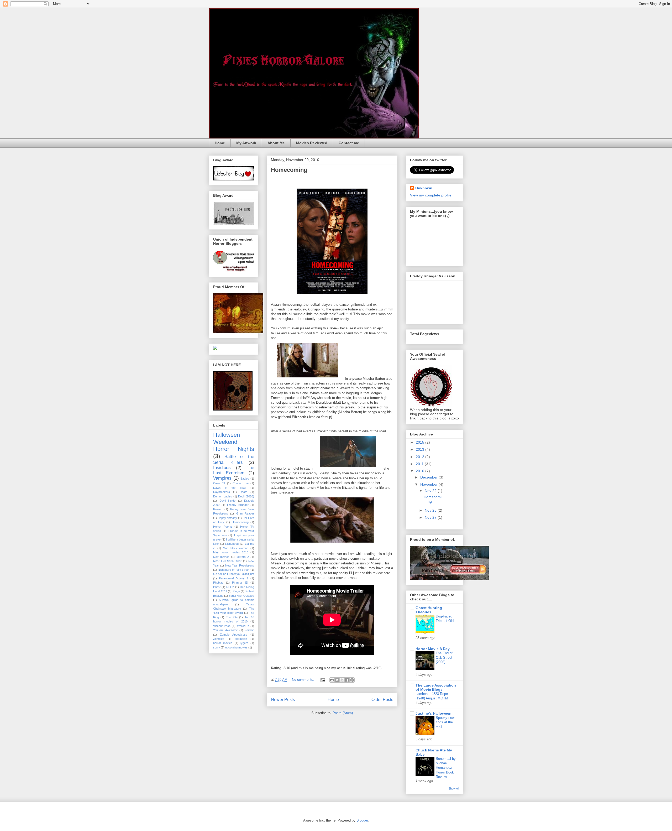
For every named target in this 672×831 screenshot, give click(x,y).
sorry (216, 647)
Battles (244, 478)
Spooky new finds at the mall (445, 722)
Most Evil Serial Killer (227, 561)
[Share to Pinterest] (352, 680)
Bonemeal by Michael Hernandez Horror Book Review (446, 768)
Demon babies (222, 496)
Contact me (349, 143)
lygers (244, 643)
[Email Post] (322, 680)
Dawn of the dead (229, 487)
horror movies (222, 643)
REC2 (230, 587)
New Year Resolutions (239, 565)
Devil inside (227, 500)
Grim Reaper (245, 513)
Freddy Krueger (238, 504)
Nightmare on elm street (233, 569)
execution (241, 638)
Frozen (217, 509)
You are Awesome (225, 630)
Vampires (222, 478)
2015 (420, 442)
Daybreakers (221, 492)
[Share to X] (342, 680)
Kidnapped (232, 543)
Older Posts (382, 699)
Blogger (362, 820)
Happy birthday (227, 518)
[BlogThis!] (337, 680)
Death (243, 492)
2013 (420, 449)
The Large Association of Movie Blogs (436, 687)
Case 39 (219, 483)
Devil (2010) (246, 496)
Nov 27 (431, 517)
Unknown (423, 188)
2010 (420, 471)
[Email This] (332, 680)
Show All (453, 788)
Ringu (236, 591)
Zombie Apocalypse (233, 634)
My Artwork (246, 143)
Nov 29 (431, 491)
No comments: (303, 680)
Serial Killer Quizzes (241, 595)
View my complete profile (431, 195)
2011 (420, 464)
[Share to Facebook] (347, 680)
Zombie (249, 630)
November (429, 484)
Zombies (218, 638)
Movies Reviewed (311, 143)
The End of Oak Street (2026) (444, 657)
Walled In (243, 625)
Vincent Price (221, 625)
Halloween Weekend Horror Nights (233, 442)
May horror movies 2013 (230, 552)
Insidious (222, 467)
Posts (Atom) (343, 713)
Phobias (218, 582)
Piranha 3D (240, 582)
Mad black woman (235, 548)
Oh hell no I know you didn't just (233, 573)
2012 (420, 457)
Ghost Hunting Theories (429, 610)
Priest (216, 587)
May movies (221, 556)
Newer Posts (283, 699)
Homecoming (289, 170)
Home (220, 143)
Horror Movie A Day (433, 649)
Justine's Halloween (434, 713)
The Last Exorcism (233, 470)
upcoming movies (236, 647)
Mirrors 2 (243, 556)
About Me (276, 143)
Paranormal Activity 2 (233, 578)
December (429, 477)
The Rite (232, 617)
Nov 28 (431, 510)
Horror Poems (223, 526)
